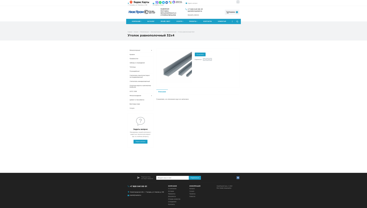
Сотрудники (172, 201)
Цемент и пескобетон (137, 99)
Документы (172, 196)
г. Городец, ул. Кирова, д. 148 (137, 5)
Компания (136, 21)
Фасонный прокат (156, 31)
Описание (162, 92)
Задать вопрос (193, 3)
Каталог (151, 21)
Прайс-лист (165, 21)
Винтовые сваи (135, 104)
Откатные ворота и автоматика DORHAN (140, 86)
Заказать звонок (193, 15)
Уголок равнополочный (169, 31)
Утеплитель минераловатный (140, 81)
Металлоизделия (135, 95)
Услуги (179, 21)
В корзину (200, 54)
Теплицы (133, 67)
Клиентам (222, 21)
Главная (130, 31)
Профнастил (134, 58)
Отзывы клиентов (174, 199)
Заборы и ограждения (137, 62)
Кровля (132, 54)
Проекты (192, 21)
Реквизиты (171, 193)
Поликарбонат (135, 71)
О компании (172, 188)
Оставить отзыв (158, 5)
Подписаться (195, 177)
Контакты (207, 21)
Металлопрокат (144, 31)
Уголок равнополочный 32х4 (186, 31)
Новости (192, 196)
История (171, 191)
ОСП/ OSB (133, 91)
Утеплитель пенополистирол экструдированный (140, 76)
